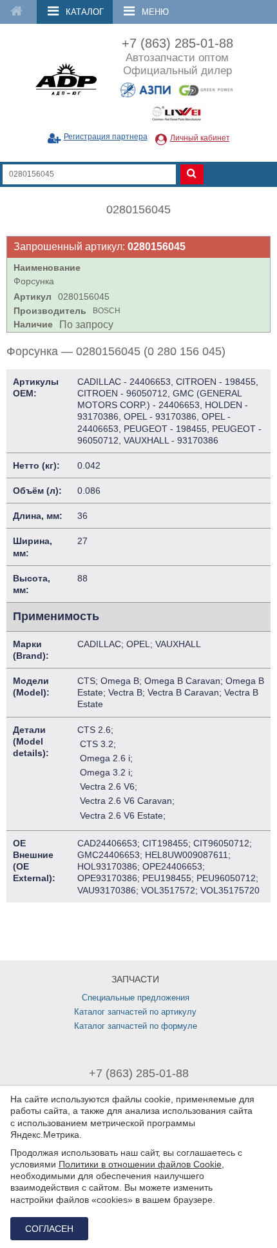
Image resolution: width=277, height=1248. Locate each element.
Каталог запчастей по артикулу (135, 1012)
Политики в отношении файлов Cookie (140, 1164)
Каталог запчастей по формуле (135, 1026)
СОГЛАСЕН (49, 1229)
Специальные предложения (135, 997)
